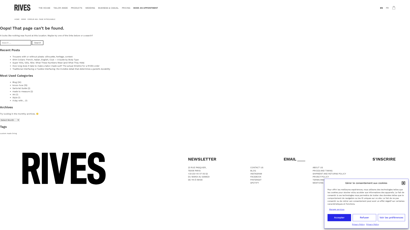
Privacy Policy (358, 224)
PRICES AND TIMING (322, 170)
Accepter (339, 217)
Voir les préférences (391, 217)
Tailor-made (60, 8)
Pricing (126, 8)
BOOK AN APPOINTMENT (145, 8)
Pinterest (256, 180)
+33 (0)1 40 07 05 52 (198, 173)
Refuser (364, 217)
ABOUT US (318, 167)
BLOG (253, 170)
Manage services (336, 209)
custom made (6, 133)
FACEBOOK (255, 177)
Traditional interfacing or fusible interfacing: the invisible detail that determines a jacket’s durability (61, 69)
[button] (403, 183)
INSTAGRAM (256, 173)
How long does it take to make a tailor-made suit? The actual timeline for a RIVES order (55, 66)
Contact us (256, 167)
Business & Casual (108, 8)
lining (14, 133)
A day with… (18, 100)
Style (14, 97)
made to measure (21, 91)
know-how (17, 85)
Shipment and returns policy (329, 173)
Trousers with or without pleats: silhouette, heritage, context (42, 56)
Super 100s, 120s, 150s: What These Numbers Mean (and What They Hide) (48, 62)
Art (13, 94)
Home (17, 19)
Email (290, 159)
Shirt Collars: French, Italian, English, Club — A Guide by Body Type (45, 59)
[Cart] (394, 7)
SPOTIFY (254, 183)
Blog (14, 82)
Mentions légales (323, 183)
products (76, 8)
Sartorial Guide (19, 88)
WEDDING (90, 8)
